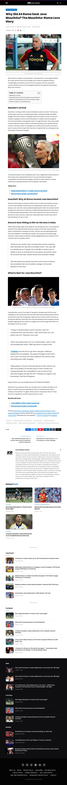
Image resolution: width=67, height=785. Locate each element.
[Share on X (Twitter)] (15, 30)
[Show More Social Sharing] (24, 30)
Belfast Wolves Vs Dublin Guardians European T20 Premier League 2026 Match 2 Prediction (36, 576)
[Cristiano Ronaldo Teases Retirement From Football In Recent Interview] (19, 521)
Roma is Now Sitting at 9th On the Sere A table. (24, 99)
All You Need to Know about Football (45, 413)
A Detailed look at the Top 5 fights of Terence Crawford (33, 740)
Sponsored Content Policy (39, 775)
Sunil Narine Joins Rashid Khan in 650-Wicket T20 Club (32, 593)
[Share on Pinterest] (18, 30)
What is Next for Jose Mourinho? (20, 102)
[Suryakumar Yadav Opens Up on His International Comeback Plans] (10, 560)
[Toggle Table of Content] (38, 93)
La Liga (53, 411)
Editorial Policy (50, 770)
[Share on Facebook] (13, 30)
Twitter (39, 415)
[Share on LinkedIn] (21, 30)
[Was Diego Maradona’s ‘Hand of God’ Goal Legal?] (19, 495)
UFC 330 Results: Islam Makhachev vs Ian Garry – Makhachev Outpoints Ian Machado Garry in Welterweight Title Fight (35, 686)
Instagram (53, 415)
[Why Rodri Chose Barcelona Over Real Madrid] (48, 495)
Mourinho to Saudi (12, 423)
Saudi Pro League (13, 413)
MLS (24, 413)
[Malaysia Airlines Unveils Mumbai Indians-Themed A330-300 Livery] (10, 586)
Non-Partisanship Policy (19, 775)
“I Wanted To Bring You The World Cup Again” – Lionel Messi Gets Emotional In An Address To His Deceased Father (36, 649)
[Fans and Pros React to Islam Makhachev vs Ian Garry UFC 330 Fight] (10, 670)
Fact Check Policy (46, 773)
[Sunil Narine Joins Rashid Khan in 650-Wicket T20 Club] (10, 595)
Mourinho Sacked (49, 420)
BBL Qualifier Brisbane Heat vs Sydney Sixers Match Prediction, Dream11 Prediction (21, 440)
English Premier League (42, 411)
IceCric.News (12, 415)
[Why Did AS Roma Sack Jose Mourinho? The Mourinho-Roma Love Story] (33, 52)
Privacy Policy (28, 770)
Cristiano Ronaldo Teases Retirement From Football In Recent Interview (19, 535)
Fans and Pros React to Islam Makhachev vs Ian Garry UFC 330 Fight (37, 668)
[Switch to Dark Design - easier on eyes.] (60, 3)
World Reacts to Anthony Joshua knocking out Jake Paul (33, 731)
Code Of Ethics (18, 773)
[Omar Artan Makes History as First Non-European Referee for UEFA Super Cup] (10, 642)
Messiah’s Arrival (15, 95)
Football (8, 504)
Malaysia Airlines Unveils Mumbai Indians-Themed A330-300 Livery (36, 584)
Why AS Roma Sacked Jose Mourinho (24, 406)
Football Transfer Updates (42, 504)
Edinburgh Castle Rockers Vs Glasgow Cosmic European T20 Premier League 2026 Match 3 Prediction (37, 568)
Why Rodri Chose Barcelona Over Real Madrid (48, 508)
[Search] (58, 3)
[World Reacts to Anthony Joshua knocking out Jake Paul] (10, 733)
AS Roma (9, 420)
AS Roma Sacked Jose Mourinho (23, 420)
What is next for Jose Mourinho (27, 423)
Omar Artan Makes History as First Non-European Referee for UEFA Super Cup (36, 640)
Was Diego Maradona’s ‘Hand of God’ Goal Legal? (19, 508)
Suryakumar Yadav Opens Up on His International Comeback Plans (37, 558)
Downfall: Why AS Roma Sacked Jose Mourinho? (25, 97)
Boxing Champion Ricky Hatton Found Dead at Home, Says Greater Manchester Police (37, 749)
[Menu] (7, 3)
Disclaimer (39, 770)
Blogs (19, 770)
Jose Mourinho (38, 420)
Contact (53, 775)
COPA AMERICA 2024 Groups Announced (25, 403)
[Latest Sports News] (33, 3)
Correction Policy (31, 773)
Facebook (45, 415)
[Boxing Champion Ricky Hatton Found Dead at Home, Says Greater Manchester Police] (10, 751)
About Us (12, 770)
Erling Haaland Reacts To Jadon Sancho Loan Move (29, 191)
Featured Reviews (11, 9)
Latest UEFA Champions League (23, 411)
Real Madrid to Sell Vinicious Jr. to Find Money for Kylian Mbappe (47, 439)
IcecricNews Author (22, 450)
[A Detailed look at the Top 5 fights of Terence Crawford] (10, 742)
